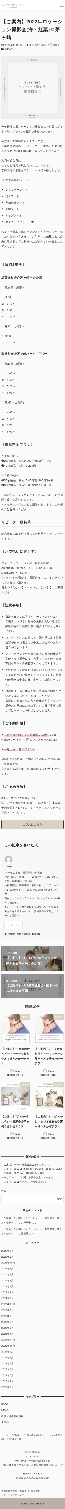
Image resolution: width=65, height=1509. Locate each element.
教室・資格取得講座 (12, 1416)
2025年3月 (7, 1280)
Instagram (24, 933)
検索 (3, 1190)
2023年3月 (7, 1327)
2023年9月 (7, 1310)
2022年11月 (8, 1339)
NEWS (9, 49)
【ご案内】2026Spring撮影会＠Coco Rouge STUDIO (31, 1168)
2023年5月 (7, 1321)
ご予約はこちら (32, 824)
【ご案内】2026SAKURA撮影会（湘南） (24, 1173)
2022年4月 (7, 1381)
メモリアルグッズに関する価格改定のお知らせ (27, 1177)
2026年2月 (7, 1256)
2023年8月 (7, 1316)
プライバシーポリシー (12, 1494)
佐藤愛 (24, 1233)
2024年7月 (7, 1286)
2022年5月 (7, 1375)
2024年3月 (7, 1298)
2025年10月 (8, 1262)
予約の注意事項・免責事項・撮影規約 (20, 1490)
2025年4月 (7, 1274)
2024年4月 (7, 1292)
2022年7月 (7, 1363)
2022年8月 (7, 1357)
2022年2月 (7, 1387)
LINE (37, 933)
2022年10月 (8, 1345)
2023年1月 (7, 1333)
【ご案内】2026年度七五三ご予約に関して (25, 1164)
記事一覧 (13, 925)
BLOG (4, 1404)
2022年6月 (7, 1369)
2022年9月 (7, 1351)
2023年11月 (8, 1304)
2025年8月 (7, 1268)
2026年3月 (7, 1250)
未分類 (5, 1422)
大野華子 (26, 1222)
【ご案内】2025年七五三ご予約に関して (24, 1181)
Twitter (11, 933)
